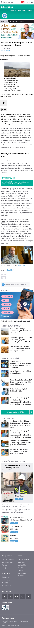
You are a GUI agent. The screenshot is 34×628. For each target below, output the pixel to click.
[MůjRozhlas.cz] (4, 60)
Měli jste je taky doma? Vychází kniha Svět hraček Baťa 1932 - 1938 (20, 452)
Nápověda (21, 562)
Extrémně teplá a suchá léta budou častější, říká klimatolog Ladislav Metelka (21, 340)
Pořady (5, 308)
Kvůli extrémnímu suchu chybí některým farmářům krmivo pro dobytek (20, 349)
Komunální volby (7, 562)
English (4, 623)
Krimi (4, 300)
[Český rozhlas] (7, 2)
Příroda (4, 21)
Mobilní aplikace (7, 585)
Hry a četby (6, 296)
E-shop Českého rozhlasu (13, 461)
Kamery (30, 10)
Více (23, 21)
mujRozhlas (5, 291)
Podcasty (5, 583)
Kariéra (20, 568)
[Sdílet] (5, 109)
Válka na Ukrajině (8, 559)
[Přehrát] (3, 103)
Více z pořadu (8, 418)
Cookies (4, 621)
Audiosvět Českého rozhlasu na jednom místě (15, 321)
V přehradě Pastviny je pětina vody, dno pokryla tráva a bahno (16, 183)
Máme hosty (5, 50)
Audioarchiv (22, 10)
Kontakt (20, 570)
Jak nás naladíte (23, 559)
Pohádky (6, 304)
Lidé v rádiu (22, 565)
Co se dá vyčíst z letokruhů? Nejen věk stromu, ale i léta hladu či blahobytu (21, 382)
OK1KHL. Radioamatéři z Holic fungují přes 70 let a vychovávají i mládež (20, 443)
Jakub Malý (10, 270)
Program (13, 10)
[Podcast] (1, 109)
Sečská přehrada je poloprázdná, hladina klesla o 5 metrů (20, 331)
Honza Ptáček (22, 265)
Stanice (4, 565)
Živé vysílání (7, 312)
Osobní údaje (13, 621)
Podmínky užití (23, 621)
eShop (4, 568)
